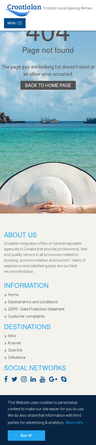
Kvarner (14, 343)
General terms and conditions (33, 302)
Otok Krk (15, 350)
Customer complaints (26, 316)
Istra (11, 336)
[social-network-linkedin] (34, 380)
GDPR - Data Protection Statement (36, 309)
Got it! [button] (26, 435)
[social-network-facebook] (7, 380)
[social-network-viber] (71, 380)
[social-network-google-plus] (54, 380)
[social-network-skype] (65, 380)
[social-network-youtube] (44, 380)
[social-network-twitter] (15, 380)
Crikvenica (16, 357)
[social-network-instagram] (25, 380)
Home (13, 295)
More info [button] (74, 422)
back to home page (48, 85)
